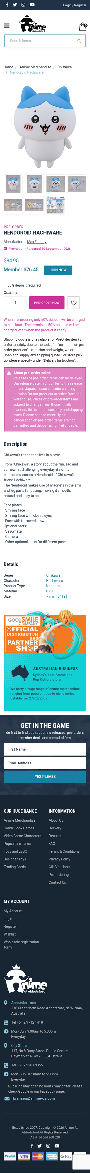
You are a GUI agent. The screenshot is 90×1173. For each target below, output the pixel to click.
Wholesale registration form (21, 944)
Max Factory (36, 242)
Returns (55, 836)
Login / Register (74, 5)
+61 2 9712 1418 (27, 1022)
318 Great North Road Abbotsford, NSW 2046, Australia (47, 1010)
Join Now (58, 270)
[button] (73, 302)
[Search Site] (80, 41)
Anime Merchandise (20, 820)
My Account (13, 911)
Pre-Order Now (47, 303)
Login (8, 919)
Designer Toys (15, 859)
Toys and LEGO (15, 851)
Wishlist (10, 934)
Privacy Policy (59, 859)
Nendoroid (54, 586)
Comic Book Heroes (19, 828)
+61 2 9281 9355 (27, 1065)
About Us (56, 820)
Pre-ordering (59, 875)
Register (10, 926)
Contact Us (57, 882)
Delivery (55, 828)
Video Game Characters (22, 836)
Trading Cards (15, 867)
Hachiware (54, 581)
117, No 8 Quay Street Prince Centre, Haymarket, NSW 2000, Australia (39, 1053)
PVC (49, 591)
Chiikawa (53, 575)
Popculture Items (17, 844)
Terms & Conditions (64, 851)
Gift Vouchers (59, 867)
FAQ (52, 844)
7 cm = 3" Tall (56, 596)
